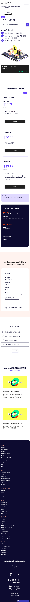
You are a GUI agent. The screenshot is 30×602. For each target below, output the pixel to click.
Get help (15, 351)
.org (4, 68)
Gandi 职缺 (3, 554)
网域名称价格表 (4, 449)
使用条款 (3, 521)
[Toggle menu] (2, 2)
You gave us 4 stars (15, 582)
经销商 (2, 474)
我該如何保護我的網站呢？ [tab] (12, 340)
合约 (2, 523)
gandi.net (4, 6)
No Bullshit (3, 550)
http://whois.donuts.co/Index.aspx (14, 294)
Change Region (14, 593)
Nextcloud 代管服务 (5, 455)
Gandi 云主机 (4, 511)
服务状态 (3, 492)
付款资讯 (3, 529)
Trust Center (4, 548)
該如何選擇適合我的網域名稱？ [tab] (13, 336)
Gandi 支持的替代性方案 (6, 546)
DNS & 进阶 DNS (5, 466)
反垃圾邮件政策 (4, 531)
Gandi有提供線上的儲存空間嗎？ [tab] (13, 344)
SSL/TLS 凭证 (4, 513)
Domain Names (11, 6)
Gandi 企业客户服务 (5, 472)
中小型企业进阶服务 (5, 478)
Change (26, 199)
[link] (8, 580)
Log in (26, 3)
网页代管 (3, 451)
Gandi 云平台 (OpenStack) (7, 460)
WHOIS (3, 484)
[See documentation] (8, 212)
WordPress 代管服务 (6, 453)
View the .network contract (12, 298)
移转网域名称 (4, 504)
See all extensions (23, 71)
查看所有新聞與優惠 (15, 370)
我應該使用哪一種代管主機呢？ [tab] (13, 332)
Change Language (15, 595)
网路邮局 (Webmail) (5, 480)
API (2, 482)
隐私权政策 (3, 533)
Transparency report (6, 538)
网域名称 (3, 447)
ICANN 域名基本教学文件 (6, 527)
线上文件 (3, 494)
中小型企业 (3, 476)
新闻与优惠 (3, 552)
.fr (7, 68)
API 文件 (3, 497)
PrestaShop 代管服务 (6, 457)
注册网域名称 (4, 502)
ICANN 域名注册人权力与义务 (7, 525)
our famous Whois (20, 561)
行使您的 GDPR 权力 (6, 536)
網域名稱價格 (17, 6)
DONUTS (7, 284)
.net (12, 68)
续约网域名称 (4, 507)
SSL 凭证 (3, 464)
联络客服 (3, 490)
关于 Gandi (3, 543)
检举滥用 (3, 519)
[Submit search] (27, 24)
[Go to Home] (8, 3)
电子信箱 (3, 462)
